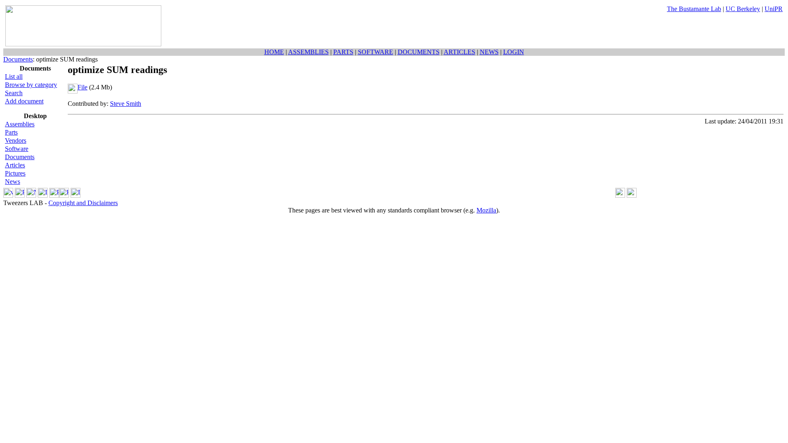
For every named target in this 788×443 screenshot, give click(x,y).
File (82, 87)
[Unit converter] (632, 195)
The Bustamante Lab (694, 8)
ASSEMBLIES (308, 51)
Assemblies (19, 124)
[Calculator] (620, 195)
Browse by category (31, 84)
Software (16, 148)
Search (14, 92)
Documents (18, 59)
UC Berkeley (743, 8)
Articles (15, 165)
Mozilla (486, 210)
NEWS (489, 51)
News (12, 181)
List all (14, 76)
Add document (24, 101)
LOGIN (513, 51)
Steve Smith (125, 103)
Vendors (15, 140)
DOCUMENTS (419, 51)
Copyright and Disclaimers (83, 202)
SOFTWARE (375, 51)
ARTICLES (459, 51)
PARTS (343, 51)
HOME (274, 51)
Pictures (15, 173)
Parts (11, 132)
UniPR (774, 8)
